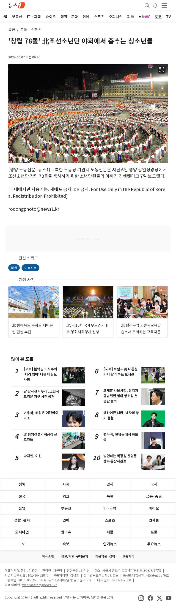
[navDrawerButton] (164, 5)
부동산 (66, 508)
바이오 (154, 508)
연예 (66, 520)
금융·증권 (154, 496)
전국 (22, 496)
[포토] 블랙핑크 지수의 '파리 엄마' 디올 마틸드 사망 (40, 374)
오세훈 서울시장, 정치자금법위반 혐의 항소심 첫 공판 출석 (120, 395)
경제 (110, 484)
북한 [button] (11, 29)
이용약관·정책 (105, 556)
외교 (66, 496)
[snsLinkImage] (141, 598)
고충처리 (128, 556)
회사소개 (48, 556)
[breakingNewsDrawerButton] (155, 5)
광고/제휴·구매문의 (74, 556)
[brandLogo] (16, 5)
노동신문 (30, 268)
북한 (14, 268)
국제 (154, 484)
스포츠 (110, 520)
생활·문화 (22, 520)
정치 (22, 484)
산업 (22, 508)
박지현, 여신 (33, 456)
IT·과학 (110, 508)
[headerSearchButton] (147, 5)
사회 (66, 484)
